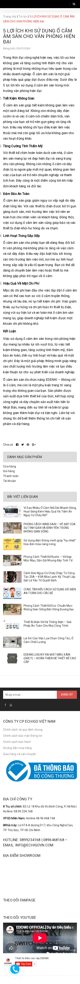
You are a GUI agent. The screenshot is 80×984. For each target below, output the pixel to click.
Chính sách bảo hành (17, 741)
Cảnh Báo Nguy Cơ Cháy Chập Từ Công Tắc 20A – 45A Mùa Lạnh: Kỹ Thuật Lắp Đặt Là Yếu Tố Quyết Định (49, 576)
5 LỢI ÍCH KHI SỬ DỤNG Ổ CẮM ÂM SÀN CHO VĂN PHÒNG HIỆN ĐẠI (39, 36)
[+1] (34, 444)
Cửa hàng (9, 466)
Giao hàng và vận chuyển (19, 754)
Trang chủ (9, 16)
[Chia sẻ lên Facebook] (17, 444)
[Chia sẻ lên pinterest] (28, 444)
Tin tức (23, 16)
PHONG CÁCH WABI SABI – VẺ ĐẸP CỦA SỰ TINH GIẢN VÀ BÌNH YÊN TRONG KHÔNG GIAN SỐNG (50, 527)
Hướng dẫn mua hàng (17, 748)
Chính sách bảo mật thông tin (22, 735)
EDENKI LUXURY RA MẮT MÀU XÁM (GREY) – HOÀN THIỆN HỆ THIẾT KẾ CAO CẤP (50, 658)
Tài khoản (9, 481)
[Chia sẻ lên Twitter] (23, 444)
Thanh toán (11, 476)
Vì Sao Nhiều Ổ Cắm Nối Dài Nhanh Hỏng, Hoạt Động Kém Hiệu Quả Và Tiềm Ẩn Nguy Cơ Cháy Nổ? (50, 511)
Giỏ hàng (9, 471)
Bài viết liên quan (22, 497)
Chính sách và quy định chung (22, 729)
